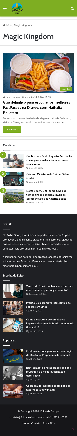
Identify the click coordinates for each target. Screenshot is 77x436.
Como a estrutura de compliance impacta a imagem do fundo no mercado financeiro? (50, 323)
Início (8, 25)
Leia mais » (12, 129)
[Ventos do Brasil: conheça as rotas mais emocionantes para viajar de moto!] (13, 291)
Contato (36, 423)
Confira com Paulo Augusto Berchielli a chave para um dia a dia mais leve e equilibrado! (49, 160)
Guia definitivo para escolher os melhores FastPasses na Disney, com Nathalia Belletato (36, 107)
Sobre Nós (48, 423)
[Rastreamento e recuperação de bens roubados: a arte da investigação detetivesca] (13, 373)
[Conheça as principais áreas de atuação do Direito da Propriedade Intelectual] (13, 356)
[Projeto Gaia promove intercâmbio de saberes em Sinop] (13, 308)
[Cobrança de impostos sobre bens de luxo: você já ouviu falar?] (13, 391)
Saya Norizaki (13, 97)
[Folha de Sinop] (17, 8)
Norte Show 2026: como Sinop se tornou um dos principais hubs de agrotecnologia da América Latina (46, 194)
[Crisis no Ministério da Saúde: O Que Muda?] (13, 179)
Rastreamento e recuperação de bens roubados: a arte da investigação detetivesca (48, 371)
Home (25, 423)
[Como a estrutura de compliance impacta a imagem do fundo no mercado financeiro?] (13, 325)
